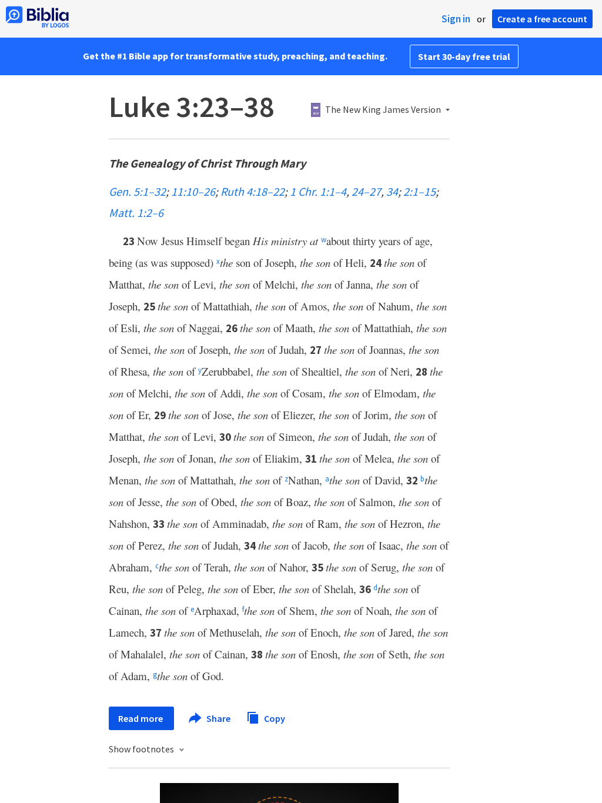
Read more (141, 718)
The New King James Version (383, 110)
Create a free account (542, 19)
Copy (273, 717)
